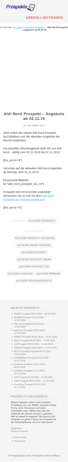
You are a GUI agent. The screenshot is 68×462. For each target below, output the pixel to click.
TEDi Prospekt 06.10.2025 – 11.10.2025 (34, 381)
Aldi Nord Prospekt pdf (34, 266)
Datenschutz (20, 437)
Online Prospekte (19, 431)
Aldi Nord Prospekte (35, 27)
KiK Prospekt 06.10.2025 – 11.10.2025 (33, 377)
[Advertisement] (34, 67)
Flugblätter (16, 428)
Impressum (19, 441)
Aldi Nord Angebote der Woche (35, 238)
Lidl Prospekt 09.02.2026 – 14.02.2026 (33, 344)
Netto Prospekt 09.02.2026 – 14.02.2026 (34, 340)
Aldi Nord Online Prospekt (34, 245)
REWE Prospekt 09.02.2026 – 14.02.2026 (35, 313)
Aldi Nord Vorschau (20, 273)
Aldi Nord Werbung (48, 273)
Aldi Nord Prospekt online (34, 259)
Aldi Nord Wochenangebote (34, 281)
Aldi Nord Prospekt (34, 252)
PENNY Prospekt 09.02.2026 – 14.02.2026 (35, 336)
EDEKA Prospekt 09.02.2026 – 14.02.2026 (35, 347)
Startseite (17, 27)
